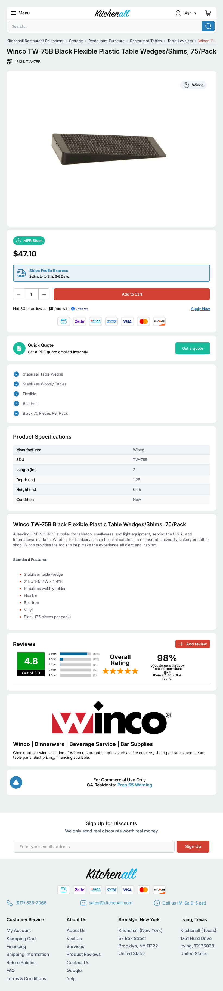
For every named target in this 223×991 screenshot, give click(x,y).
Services (75, 946)
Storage (76, 40)
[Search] (208, 26)
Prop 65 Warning (134, 785)
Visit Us (74, 938)
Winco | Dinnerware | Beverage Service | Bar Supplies (83, 744)
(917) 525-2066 (31, 902)
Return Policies (21, 962)
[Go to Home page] (112, 13)
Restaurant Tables (146, 40)
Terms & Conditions (26, 978)
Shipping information (28, 954)
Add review (196, 644)
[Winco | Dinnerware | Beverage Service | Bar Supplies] (111, 717)
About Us (76, 930)
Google (74, 970)
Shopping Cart (21, 938)
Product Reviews (84, 954)
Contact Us (78, 962)
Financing (16, 946)
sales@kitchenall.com (110, 902)
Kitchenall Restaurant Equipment (35, 40)
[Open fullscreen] (111, 149)
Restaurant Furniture (106, 40)
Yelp (71, 978)
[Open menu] (13, 13)
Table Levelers (180, 40)
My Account (19, 930)
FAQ (11, 970)
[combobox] (111, 26)
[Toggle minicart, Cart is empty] (208, 13)
